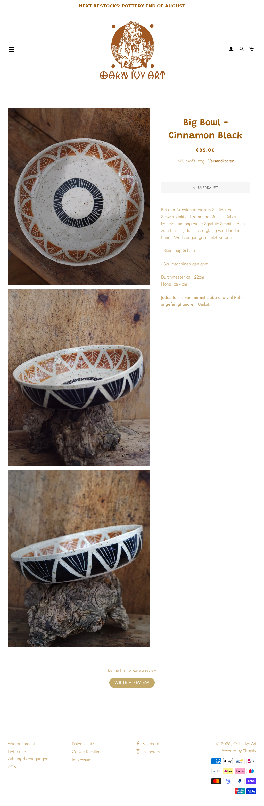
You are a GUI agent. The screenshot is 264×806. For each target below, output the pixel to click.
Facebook (150, 743)
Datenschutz (83, 743)
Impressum (82, 759)
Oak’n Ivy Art (244, 743)
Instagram (150, 751)
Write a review (131, 683)
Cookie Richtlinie (87, 751)
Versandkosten (221, 161)
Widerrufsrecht (21, 743)
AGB (12, 766)
